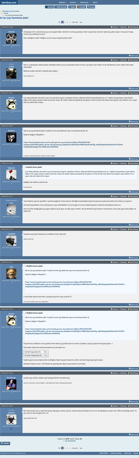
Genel (6, 13)
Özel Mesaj (134, 27)
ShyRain (11, 131)
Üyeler (73, 7)
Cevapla (6, 443)
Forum (50, 7)
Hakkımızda (127, 453)
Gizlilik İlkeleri (103, 453)
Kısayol (115, 27)
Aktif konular (62, 7)
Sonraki (75, 22)
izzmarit (11, 413)
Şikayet (124, 27)
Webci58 (11, 168)
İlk (59, 22)
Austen (11, 98)
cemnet (11, 32)
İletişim (135, 453)
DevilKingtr (11, 378)
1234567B (11, 234)
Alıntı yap (134, 56)
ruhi (11, 203)
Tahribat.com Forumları (11, 11)
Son (81, 22)
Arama (92, 7)
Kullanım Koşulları (116, 453)
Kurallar (82, 7)
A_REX (11, 67)
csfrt (11, 267)
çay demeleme (70, 441)
